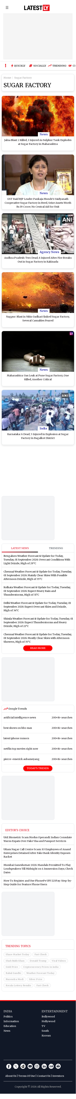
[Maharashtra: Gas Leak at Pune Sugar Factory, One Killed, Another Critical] (38, 351)
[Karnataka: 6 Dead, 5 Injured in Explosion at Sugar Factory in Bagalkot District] (38, 410)
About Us (10, 1076)
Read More (37, 648)
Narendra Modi (15, 979)
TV (43, 1026)
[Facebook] (8, 1066)
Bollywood (48, 1016)
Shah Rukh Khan (15, 960)
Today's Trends (38, 768)
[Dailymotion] (23, 1066)
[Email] (58, 1066)
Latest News (20, 548)
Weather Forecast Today (40, 973)
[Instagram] (37, 1066)
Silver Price (35, 979)
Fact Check (41, 954)
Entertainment (55, 1011)
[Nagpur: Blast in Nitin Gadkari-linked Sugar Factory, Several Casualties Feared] (38, 292)
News (44, 134)
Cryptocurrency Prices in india (40, 967)
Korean (46, 1035)
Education (10, 1026)
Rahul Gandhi (13, 973)
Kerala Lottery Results (18, 985)
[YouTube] (30, 1066)
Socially (38, 65)
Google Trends (17, 708)
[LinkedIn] (44, 1066)
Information (11, 1021)
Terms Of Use (26, 1076)
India (43, 428)
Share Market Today (17, 954)
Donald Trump (38, 960)
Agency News (49, 252)
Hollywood (48, 1021)
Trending (58, 65)
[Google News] (51, 1066)
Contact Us (43, 1076)
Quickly (19, 65)
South (45, 1030)
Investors (58, 1076)
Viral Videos (59, 960)
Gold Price (12, 967)
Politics (8, 1016)
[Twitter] (16, 1066)
